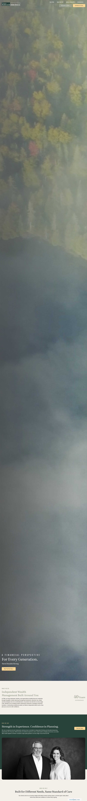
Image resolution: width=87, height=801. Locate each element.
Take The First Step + (8, 668)
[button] (52, 2)
